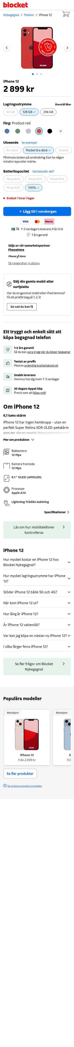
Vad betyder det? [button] (43, 171)
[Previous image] (6, 47)
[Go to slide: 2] (41, 74)
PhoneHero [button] (16, 250)
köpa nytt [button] (39, 393)
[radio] (10, 112)
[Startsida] (15, 5)
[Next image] (67, 47)
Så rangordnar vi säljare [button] (24, 263)
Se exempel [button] (29, 143)
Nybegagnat (11, 15)
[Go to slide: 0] (33, 74)
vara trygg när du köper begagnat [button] (48, 352)
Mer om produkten (16, 440)
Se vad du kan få (21, 307)
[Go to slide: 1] (37, 74)
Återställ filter (63, 104)
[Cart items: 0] (66, 14)
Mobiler (29, 15)
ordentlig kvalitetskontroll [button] (41, 365)
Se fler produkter (20, 774)
